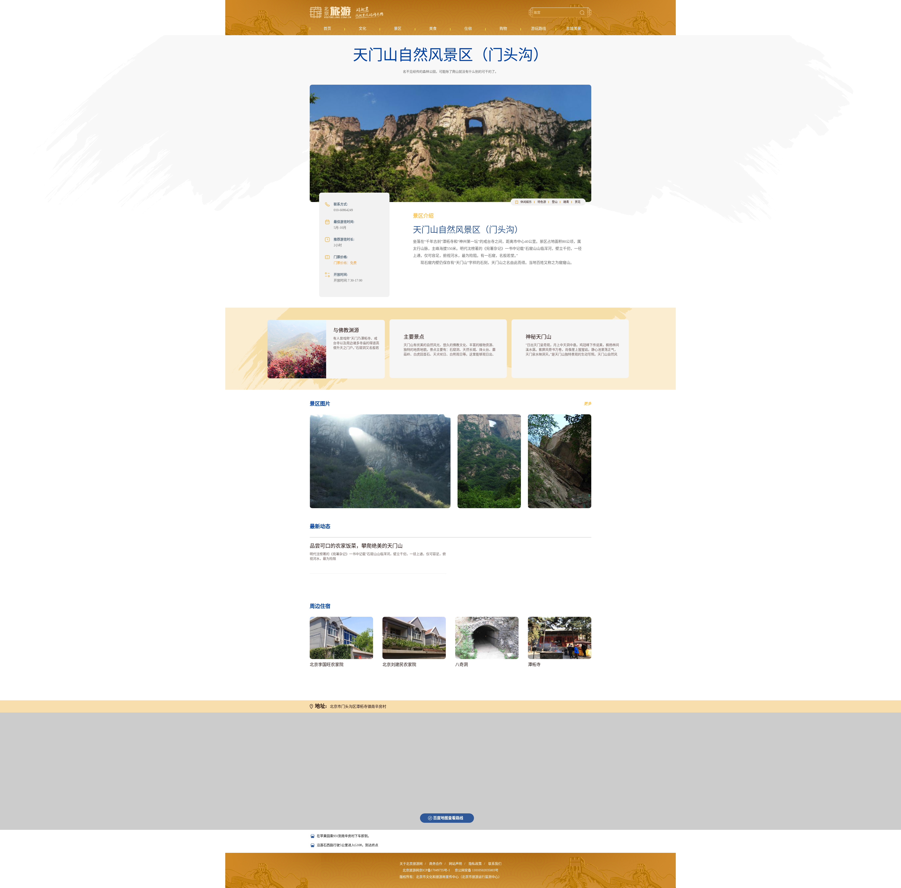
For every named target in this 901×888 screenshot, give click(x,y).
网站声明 (455, 863)
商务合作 (435, 863)
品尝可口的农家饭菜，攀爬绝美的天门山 (356, 546)
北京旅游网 (346, 12)
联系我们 (494, 863)
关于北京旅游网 (411, 863)
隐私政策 (475, 863)
